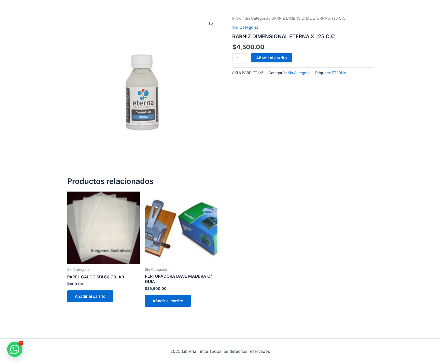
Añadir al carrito (271, 57)
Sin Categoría (256, 18)
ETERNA (339, 73)
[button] (211, 24)
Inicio (236, 18)
